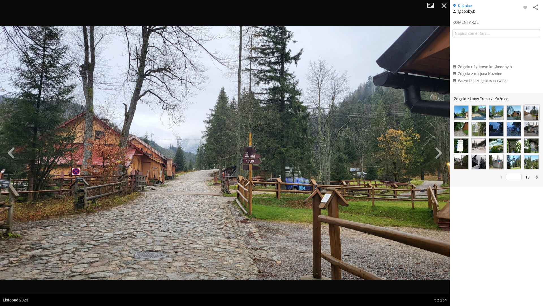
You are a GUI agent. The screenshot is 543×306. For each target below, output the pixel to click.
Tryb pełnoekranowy (432, 5)
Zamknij (444, 5)
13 (527, 177)
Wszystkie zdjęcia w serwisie (482, 80)
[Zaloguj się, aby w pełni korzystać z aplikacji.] (525, 7)
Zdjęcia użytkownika (485, 67)
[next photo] (438, 153)
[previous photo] (11, 153)
